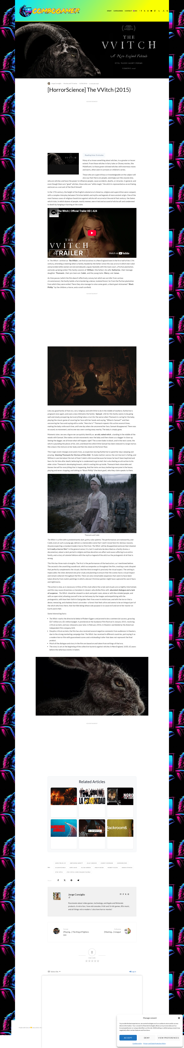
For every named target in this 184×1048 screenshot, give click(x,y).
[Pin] (71, 880)
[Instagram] (148, 11)
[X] (144, 11)
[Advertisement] (92, 131)
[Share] (58, 880)
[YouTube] (151, 11)
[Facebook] (141, 11)
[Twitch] (155, 11)
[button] (179, 1018)
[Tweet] (65, 880)
